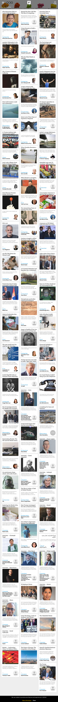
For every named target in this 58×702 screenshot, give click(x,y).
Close (34, 700)
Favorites (8, 7)
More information (26, 700)
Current (4, 7)
